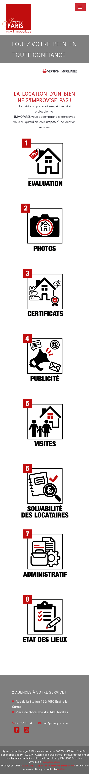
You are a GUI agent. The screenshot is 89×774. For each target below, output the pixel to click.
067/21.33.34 (24, 723)
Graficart (61, 769)
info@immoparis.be (55, 723)
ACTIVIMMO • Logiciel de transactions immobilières (48, 765)
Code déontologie (51, 761)
